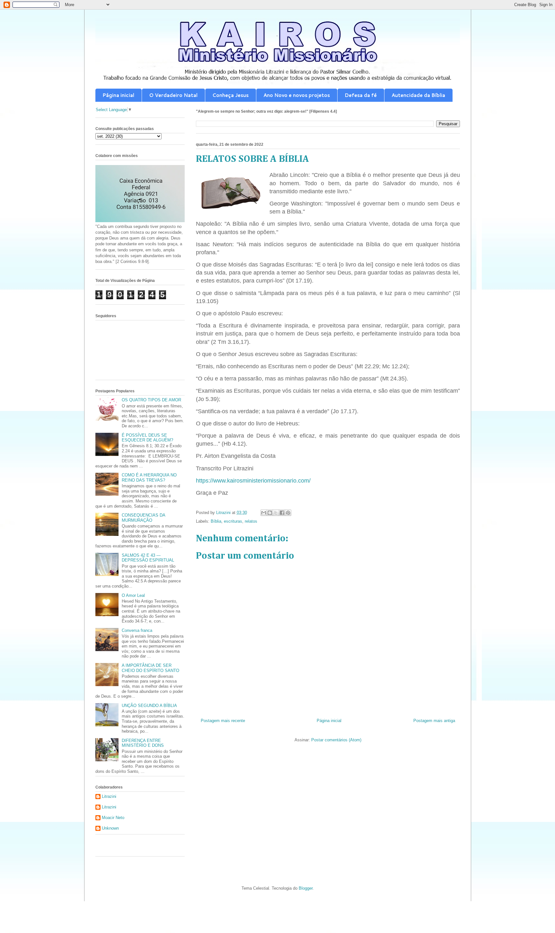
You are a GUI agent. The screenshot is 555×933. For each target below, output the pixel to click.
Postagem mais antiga (434, 720)
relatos (251, 521)
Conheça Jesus (230, 95)
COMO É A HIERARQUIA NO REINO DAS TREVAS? (149, 478)
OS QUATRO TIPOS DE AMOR (151, 399)
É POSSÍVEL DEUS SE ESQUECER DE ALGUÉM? (147, 438)
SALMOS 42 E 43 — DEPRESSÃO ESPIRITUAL (148, 558)
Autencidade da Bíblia (418, 95)
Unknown (110, 828)
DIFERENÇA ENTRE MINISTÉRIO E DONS (143, 743)
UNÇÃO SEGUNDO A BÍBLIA (149, 705)
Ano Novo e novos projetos (296, 95)
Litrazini (109, 796)
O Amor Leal (133, 595)
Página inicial (118, 95)
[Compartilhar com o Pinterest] (288, 513)
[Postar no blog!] (270, 513)
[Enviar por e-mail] (263, 513)
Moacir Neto (113, 817)
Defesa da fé (361, 95)
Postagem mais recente (223, 720)
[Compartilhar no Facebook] (282, 513)
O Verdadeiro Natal (173, 95)
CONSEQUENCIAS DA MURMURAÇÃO (143, 518)
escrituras (233, 521)
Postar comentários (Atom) (336, 739)
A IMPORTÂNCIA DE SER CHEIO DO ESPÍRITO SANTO (150, 668)
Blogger (306, 888)
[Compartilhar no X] (276, 513)
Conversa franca (137, 630)
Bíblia (216, 521)
